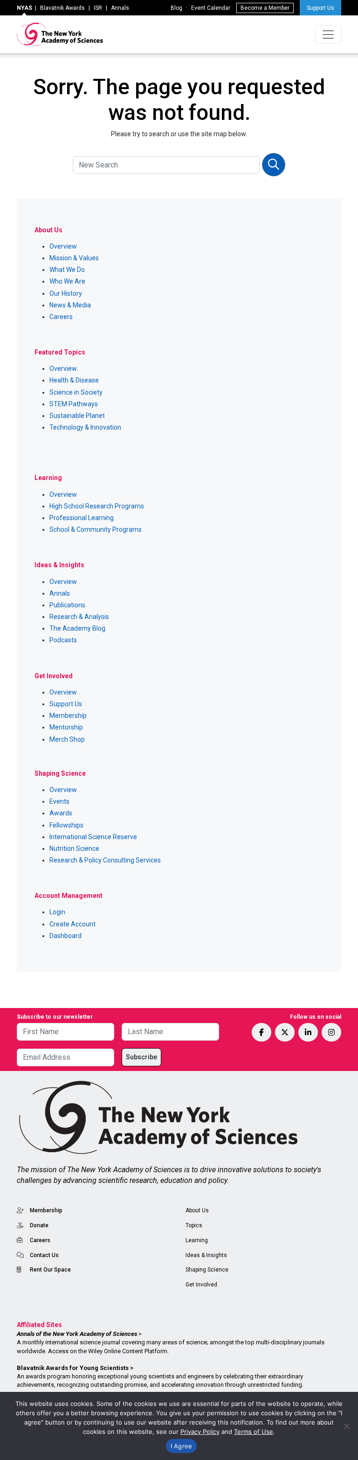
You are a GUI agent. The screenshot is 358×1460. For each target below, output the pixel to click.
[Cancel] (346, 1426)
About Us (197, 1210)
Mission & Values (74, 258)
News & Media (70, 305)
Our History (65, 293)
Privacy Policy (200, 1431)
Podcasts (63, 640)
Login (57, 912)
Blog (176, 8)
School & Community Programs (95, 529)
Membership (68, 715)
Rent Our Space (50, 1269)
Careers (61, 316)
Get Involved (201, 1284)
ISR (98, 8)
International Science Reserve (93, 837)
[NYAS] (60, 34)
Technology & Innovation (85, 427)
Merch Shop (67, 739)
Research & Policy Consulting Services (105, 860)
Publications (67, 605)
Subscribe (141, 1057)
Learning (197, 1240)
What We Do (67, 269)
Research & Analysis (79, 616)
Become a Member (265, 8)
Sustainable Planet (77, 415)
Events (59, 801)
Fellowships (66, 825)
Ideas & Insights (206, 1255)
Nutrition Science (74, 848)
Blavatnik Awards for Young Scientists (73, 1367)
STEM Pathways (73, 404)
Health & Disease (74, 380)
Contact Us (44, 1255)
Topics (194, 1225)
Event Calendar (210, 8)
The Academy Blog (77, 628)
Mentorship (66, 727)
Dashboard (65, 935)
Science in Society (76, 392)
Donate (39, 1225)
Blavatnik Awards (62, 8)
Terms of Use (253, 1431)
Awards (60, 813)
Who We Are (67, 281)
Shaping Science (207, 1269)
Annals (120, 8)
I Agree (182, 1446)
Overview (63, 246)
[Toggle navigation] (328, 34)
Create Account (72, 924)
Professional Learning (81, 517)
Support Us (320, 8)
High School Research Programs (96, 506)
